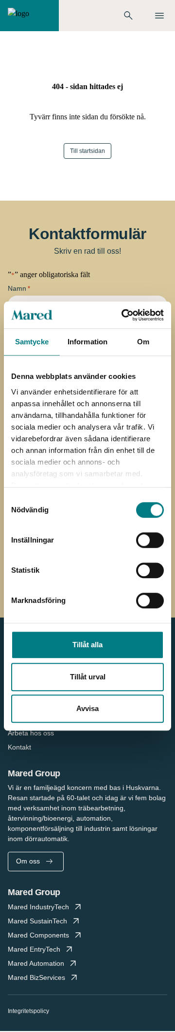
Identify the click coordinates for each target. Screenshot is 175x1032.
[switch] (150, 540)
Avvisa (87, 708)
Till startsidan (87, 151)
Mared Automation (36, 963)
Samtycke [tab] (32, 342)
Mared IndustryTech (38, 907)
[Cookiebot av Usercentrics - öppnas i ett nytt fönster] (123, 315)
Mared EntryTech (34, 949)
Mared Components (38, 935)
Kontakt (19, 747)
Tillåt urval (87, 677)
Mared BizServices (36, 977)
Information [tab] (87, 342)
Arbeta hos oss (31, 733)
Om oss (28, 861)
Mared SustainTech (37, 921)
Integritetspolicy (28, 1011)
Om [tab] (143, 342)
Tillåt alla (87, 644)
